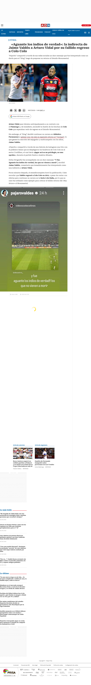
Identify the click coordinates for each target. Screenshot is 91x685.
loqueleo (64, 675)
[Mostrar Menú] (2, 25)
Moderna (33, 675)
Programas (39, 32)
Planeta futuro (69, 672)
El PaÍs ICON (48, 675)
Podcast (47, 32)
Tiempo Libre (27, 32)
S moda (56, 675)
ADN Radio (45, 25)
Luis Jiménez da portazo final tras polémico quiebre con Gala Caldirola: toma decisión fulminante (12, 537)
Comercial (15, 665)
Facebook (11, 110)
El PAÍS (25, 669)
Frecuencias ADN (25, 665)
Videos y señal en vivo (58, 32)
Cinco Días (49, 672)
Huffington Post (27, 672)
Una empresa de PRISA (9, 671)
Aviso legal (34, 665)
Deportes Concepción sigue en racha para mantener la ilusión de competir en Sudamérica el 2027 (12, 622)
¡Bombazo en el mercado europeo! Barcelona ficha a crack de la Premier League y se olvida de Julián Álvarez (12, 587)
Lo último (3, 32)
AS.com (65, 669)
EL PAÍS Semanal (62, 672)
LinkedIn (20, 110)
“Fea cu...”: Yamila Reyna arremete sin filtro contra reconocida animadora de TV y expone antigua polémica (13, 560)
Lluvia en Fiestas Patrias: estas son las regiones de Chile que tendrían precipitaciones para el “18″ (13, 526)
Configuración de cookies (71, 665)
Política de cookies (58, 665)
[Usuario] (89, 32)
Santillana (40, 669)
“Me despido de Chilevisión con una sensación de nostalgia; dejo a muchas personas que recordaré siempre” (13, 515)
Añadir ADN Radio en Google (21, 116)
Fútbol (13, 40)
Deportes (20, 32)
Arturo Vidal (14, 294)
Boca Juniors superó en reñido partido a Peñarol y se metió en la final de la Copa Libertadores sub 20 (23, 463)
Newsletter (85, 32)
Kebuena (76, 672)
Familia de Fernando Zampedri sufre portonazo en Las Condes (44, 462)
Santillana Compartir (50, 669)
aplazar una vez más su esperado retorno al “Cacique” (42, 137)
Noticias (12, 32)
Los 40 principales (32, 669)
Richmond (24, 675)
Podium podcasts (41, 675)
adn (71, 669)
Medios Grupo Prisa (9, 675)
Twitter (15, 110)
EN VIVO (86, 25)
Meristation (73, 675)
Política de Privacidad (45, 665)
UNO (36, 672)
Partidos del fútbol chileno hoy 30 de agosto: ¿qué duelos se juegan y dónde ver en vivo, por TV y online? (13, 595)
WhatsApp (24, 110)
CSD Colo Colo (25, 294)
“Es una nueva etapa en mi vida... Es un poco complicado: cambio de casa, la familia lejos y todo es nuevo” (13, 578)
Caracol (77, 669)
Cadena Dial (55, 672)
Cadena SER (59, 669)
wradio (42, 672)
